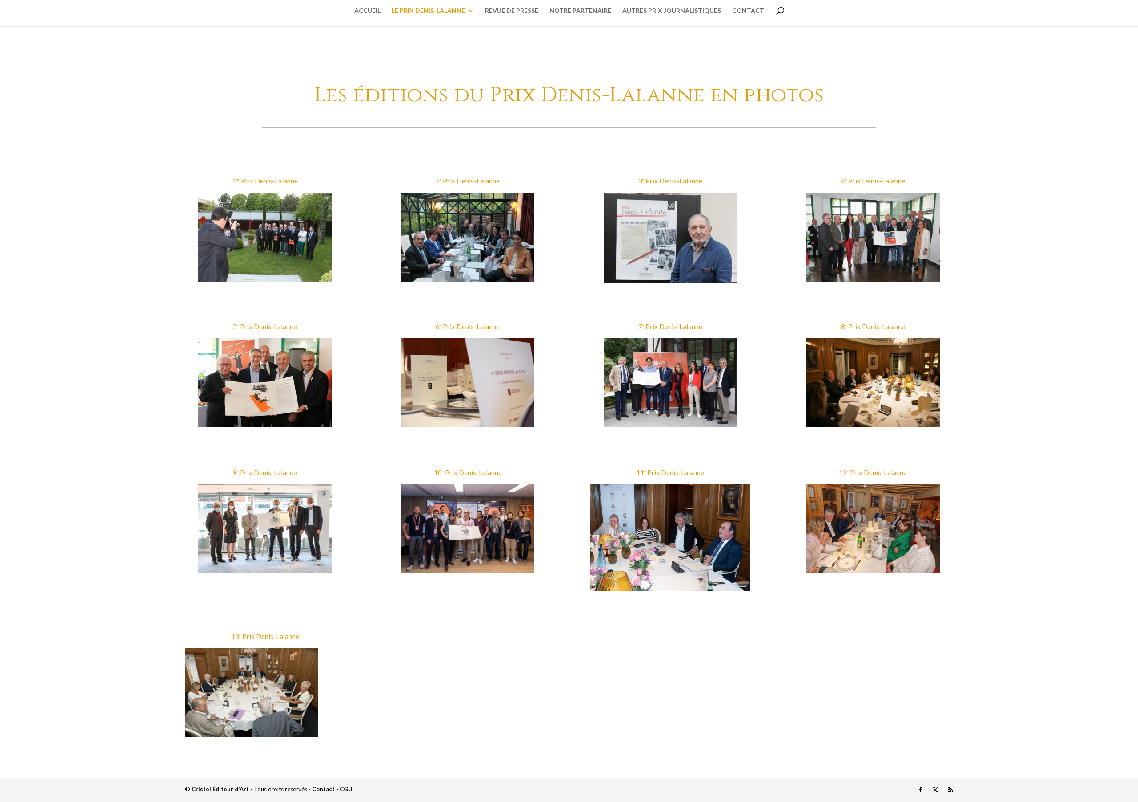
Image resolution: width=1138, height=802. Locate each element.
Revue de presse (511, 11)
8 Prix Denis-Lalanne (873, 326)
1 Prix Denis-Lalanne (265, 181)
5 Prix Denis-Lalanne (265, 326)
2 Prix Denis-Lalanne (468, 181)
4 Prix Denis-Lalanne (873, 181)
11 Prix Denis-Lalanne (670, 472)
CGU (346, 789)
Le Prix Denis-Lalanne (428, 11)
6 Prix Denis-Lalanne (468, 326)
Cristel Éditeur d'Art (220, 789)
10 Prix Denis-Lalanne (468, 472)
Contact (748, 11)
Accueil (367, 11)
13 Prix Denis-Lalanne (265, 636)
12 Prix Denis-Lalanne (873, 472)
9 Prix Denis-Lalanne (265, 472)
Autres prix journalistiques (671, 11)
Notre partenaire (580, 11)
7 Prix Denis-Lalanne (670, 326)
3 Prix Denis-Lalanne (670, 181)
